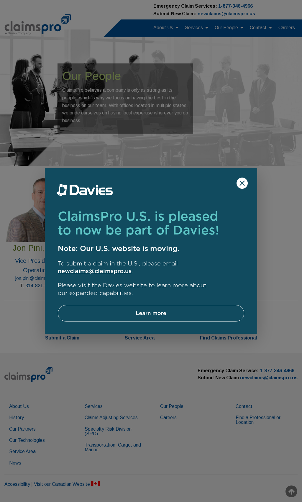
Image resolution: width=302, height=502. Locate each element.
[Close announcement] (242, 183)
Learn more (151, 313)
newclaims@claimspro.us (95, 271)
